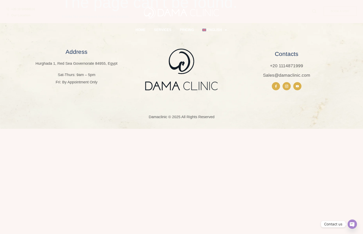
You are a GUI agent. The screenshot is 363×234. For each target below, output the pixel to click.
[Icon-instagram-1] (287, 86)
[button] (314, 11)
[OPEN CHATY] (352, 224)
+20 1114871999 (286, 65)
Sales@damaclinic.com (286, 75)
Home (140, 30)
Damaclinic (158, 117)
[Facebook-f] (276, 86)
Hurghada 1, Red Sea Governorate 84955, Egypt (76, 63)
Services (162, 30)
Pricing (187, 30)
